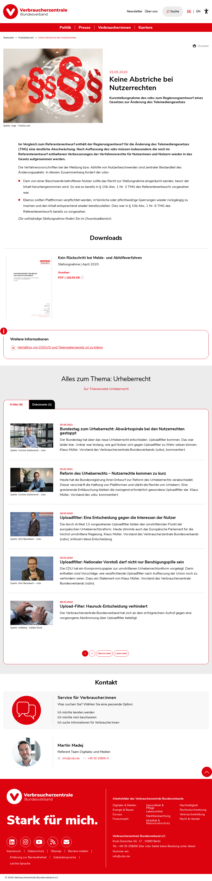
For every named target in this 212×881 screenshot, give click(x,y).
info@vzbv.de (70, 758)
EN (198, 11)
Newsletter (134, 11)
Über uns (151, 11)
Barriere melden (78, 851)
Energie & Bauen (123, 809)
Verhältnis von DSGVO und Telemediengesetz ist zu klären (60, 347)
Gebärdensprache (64, 857)
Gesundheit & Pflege (155, 806)
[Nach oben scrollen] (207, 772)
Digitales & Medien (124, 805)
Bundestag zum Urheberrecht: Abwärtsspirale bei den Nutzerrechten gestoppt (122, 429)
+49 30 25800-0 (98, 758)
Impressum (14, 851)
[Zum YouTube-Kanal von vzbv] (39, 842)
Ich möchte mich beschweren (77, 717)
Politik (65, 27)
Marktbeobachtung (158, 816)
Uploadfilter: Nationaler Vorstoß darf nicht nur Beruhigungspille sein (122, 561)
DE (189, 11)
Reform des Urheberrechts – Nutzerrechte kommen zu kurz (113, 472)
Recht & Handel (190, 819)
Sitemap (56, 851)
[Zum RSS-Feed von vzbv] (53, 842)
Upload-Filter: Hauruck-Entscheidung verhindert (103, 605)
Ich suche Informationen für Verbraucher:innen (88, 722)
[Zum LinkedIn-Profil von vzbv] (12, 842)
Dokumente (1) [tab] (42, 405)
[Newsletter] (66, 842)
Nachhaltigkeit (189, 805)
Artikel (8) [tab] (16, 405)
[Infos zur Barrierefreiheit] (206, 11)
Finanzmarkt (121, 819)
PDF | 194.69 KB (69, 278)
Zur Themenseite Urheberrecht (106, 389)
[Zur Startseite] (35, 11)
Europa (117, 814)
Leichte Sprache (20, 863)
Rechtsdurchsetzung (193, 809)
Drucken (203, 46)
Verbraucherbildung (192, 814)
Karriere (146, 27)
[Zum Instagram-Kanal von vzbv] (25, 842)
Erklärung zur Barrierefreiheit (28, 857)
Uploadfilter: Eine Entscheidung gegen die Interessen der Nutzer (118, 516)
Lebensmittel (154, 811)
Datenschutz (36, 851)
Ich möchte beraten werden (76, 712)
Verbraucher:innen (114, 27)
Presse (84, 27)
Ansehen (63, 272)
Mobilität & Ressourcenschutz (158, 822)
